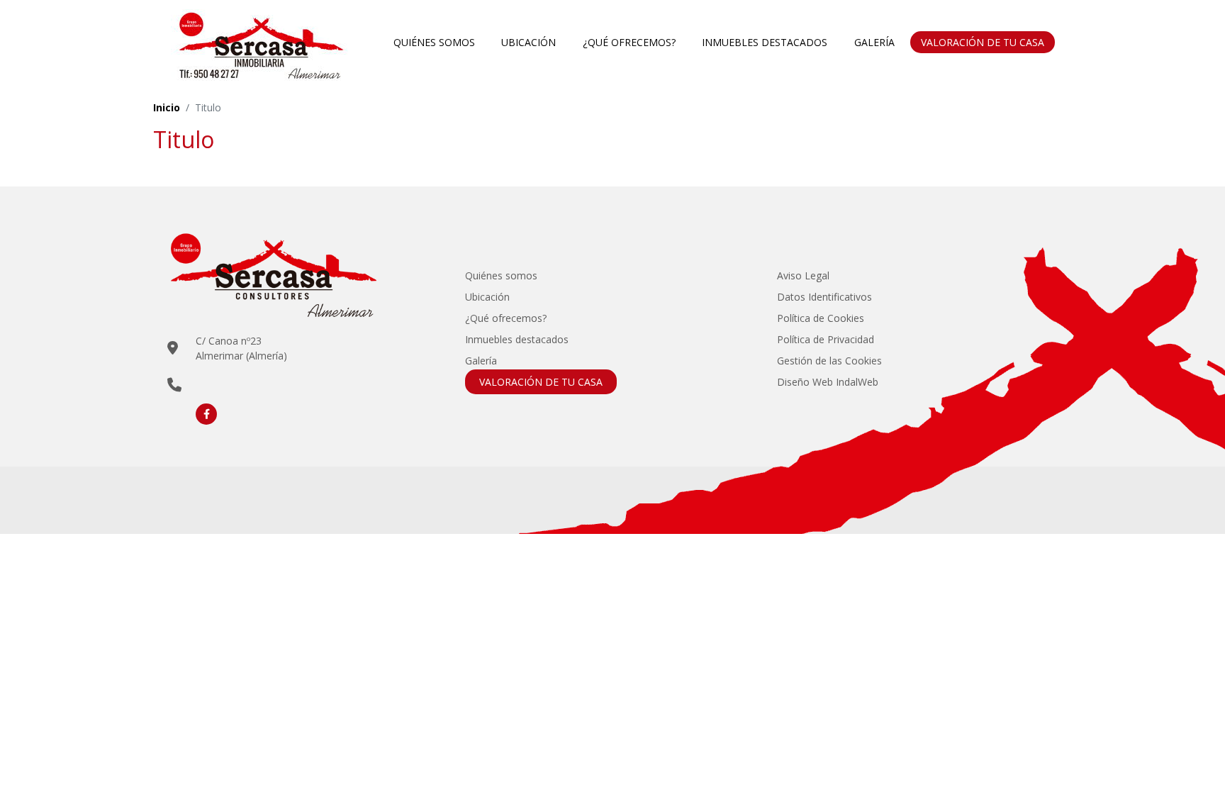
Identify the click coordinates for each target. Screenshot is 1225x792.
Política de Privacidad (825, 339)
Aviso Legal (803, 275)
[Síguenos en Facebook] (206, 414)
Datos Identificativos (824, 296)
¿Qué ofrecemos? (629, 42)
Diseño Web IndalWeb (827, 382)
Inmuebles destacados (764, 42)
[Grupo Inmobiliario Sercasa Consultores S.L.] (259, 42)
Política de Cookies (820, 318)
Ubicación (528, 42)
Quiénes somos (434, 42)
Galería (874, 42)
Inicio (166, 107)
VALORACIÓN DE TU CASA (982, 42)
